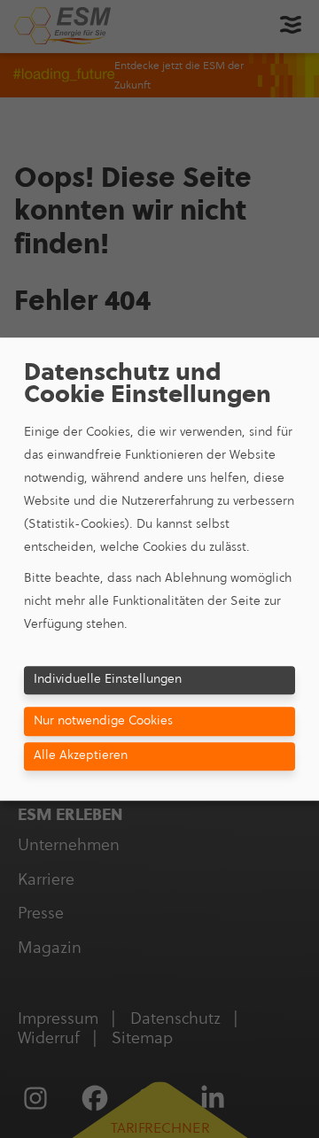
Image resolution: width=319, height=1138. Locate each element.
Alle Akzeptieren (81, 755)
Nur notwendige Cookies (103, 720)
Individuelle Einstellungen (108, 678)
